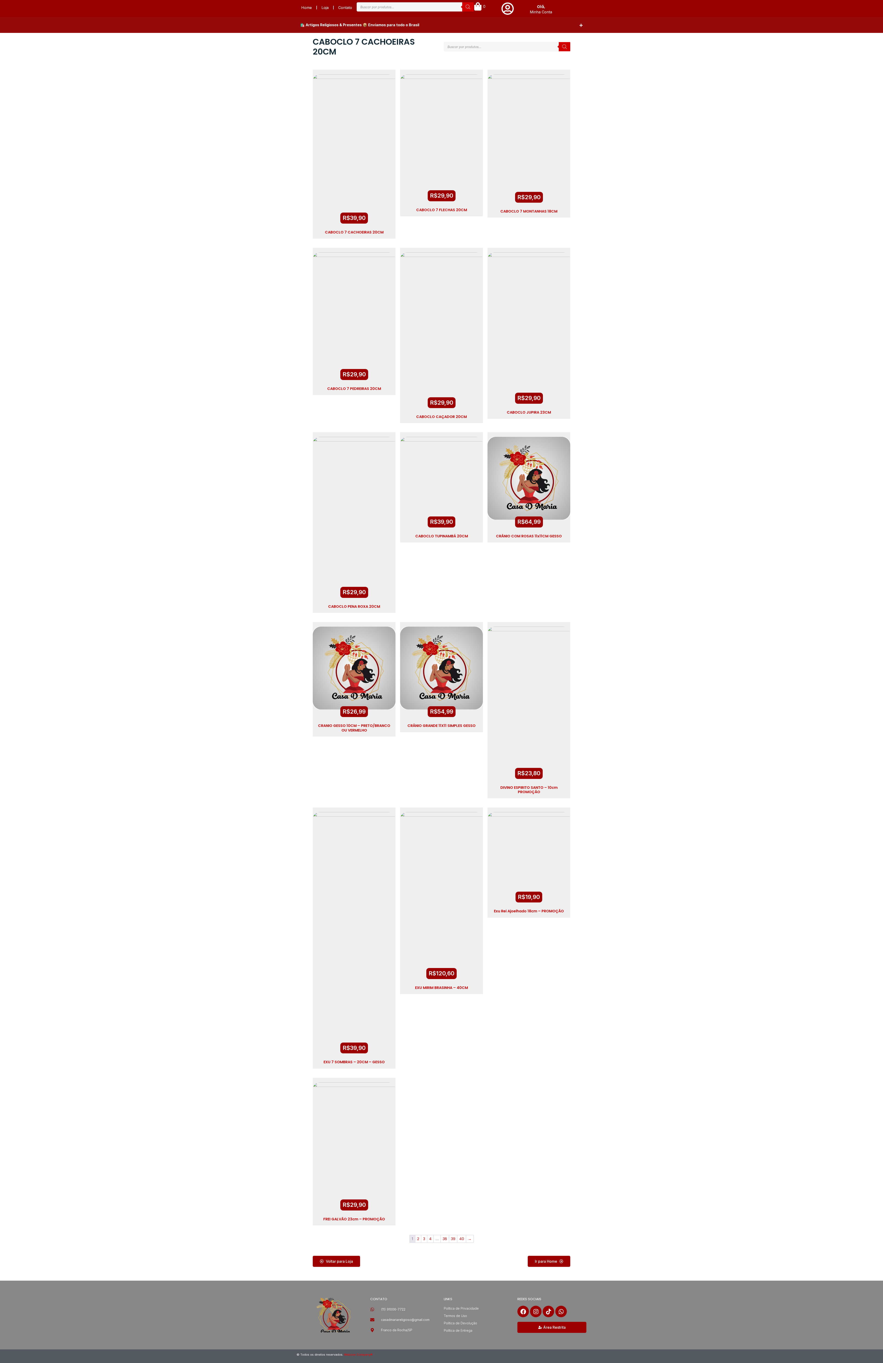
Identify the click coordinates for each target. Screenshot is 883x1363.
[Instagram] (536, 1311)
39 (453, 1238)
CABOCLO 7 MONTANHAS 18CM (528, 211)
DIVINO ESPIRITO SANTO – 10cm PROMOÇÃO (529, 790)
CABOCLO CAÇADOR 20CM (441, 416)
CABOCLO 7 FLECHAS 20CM (441, 210)
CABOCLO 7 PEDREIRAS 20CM (354, 388)
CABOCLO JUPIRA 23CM (529, 412)
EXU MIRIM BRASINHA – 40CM (441, 987)
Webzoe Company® (358, 1354)
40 (461, 1238)
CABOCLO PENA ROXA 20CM (354, 606)
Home (306, 7)
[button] (441, 25)
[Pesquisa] (468, 7)
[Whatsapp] (561, 1311)
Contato (345, 7)
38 (445, 1238)
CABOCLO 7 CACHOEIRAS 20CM (354, 232)
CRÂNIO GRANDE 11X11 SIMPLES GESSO (441, 725)
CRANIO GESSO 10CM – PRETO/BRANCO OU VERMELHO (354, 728)
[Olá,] (507, 8)
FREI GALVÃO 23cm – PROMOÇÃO (354, 1219)
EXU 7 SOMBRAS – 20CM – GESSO (354, 1062)
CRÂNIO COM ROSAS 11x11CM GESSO (529, 536)
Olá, (541, 6)
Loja (325, 7)
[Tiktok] (548, 1311)
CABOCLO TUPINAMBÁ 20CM (441, 536)
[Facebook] (523, 1311)
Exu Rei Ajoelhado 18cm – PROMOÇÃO (529, 911)
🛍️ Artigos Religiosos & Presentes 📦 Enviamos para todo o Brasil (359, 25)
